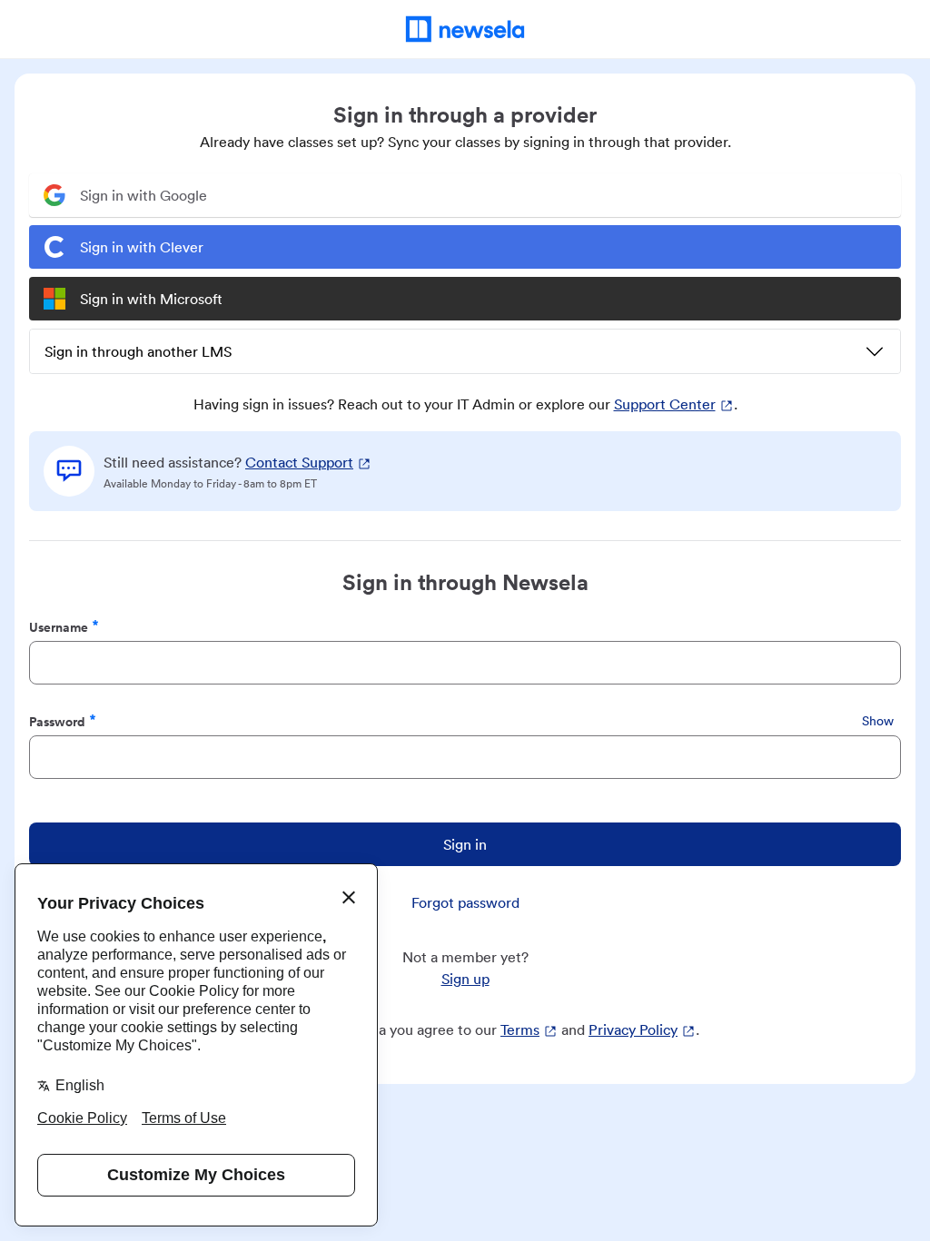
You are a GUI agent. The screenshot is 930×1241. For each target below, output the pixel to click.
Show (878, 721)
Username (58, 627)
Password (57, 721)
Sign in (465, 844)
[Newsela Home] (465, 29)
